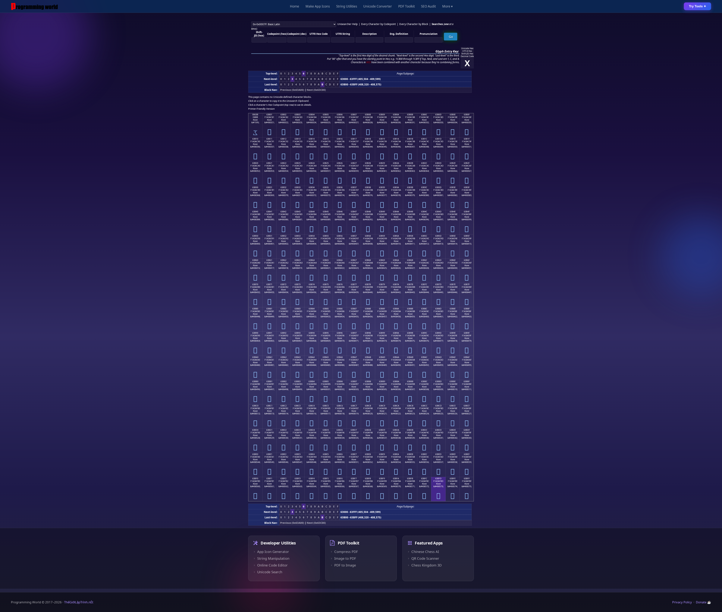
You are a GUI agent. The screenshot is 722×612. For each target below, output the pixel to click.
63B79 (382, 284)
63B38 (368, 187)
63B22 (283, 163)
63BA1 (269, 357)
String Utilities (346, 6)
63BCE (453, 405)
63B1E (453, 138)
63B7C (424, 284)
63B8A (396, 308)
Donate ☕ (703, 602)
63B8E (453, 308)
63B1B (410, 138)
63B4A (396, 211)
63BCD (438, 405)
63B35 (326, 187)
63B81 (269, 308)
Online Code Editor (272, 565)
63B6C (424, 260)
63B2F (467, 163)
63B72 (283, 284)
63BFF (467, 478)
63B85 (326, 308)
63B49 (382, 211)
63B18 (368, 138)
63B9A (396, 333)
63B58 (368, 236)
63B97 (354, 333)
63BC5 (326, 405)
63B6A (396, 260)
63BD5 (326, 430)
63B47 (354, 211)
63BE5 (326, 454)
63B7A (396, 284)
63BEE (453, 454)
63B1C (424, 138)
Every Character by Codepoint (378, 24)
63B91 (269, 333)
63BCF (467, 405)
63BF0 (255, 478)
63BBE (453, 381)
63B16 (340, 138)
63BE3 (297, 454)
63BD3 (297, 430)
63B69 (382, 260)
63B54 (312, 236)
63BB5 (326, 381)
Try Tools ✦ (697, 6)
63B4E (453, 211)
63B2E (453, 163)
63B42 (283, 211)
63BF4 (312, 478)
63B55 (326, 236)
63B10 (255, 138)
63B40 (255, 211)
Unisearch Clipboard (297, 101)
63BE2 (283, 454)
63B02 (283, 114)
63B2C (424, 163)
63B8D (438, 308)
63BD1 (269, 430)
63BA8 (368, 357)
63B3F (467, 187)
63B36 (340, 187)
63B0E (453, 114)
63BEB (410, 454)
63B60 (255, 260)
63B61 (269, 260)
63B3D (438, 187)
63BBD (438, 381)
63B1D (438, 138)
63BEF (467, 454)
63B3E (453, 187)
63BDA (396, 430)
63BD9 (382, 430)
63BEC (424, 454)
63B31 (269, 187)
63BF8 (368, 478)
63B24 (312, 163)
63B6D (438, 260)
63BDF (467, 430)
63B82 (283, 308)
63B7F (467, 284)
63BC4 (312, 405)
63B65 (326, 260)
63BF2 (283, 478)
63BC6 (340, 405)
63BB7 (354, 381)
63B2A (396, 163)
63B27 (354, 163)
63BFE (453, 478)
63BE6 (340, 454)
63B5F (467, 236)
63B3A (396, 187)
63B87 (354, 308)
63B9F (467, 333)
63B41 (269, 211)
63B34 (312, 187)
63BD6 (340, 430)
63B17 (354, 138)
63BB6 (340, 381)
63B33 (297, 187)
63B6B (410, 260)
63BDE (453, 430)
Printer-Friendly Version (261, 108)
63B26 (340, 163)
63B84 (312, 308)
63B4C (424, 211)
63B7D (438, 284)
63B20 (255, 163)
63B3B (410, 187)
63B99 (382, 333)
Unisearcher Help (347, 24)
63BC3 (297, 405)
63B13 (297, 138)
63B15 (326, 138)
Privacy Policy (682, 602)
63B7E (453, 284)
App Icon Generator (273, 551)
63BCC (424, 405)
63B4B (410, 211)
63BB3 (297, 381)
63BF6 (340, 478)
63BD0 (255, 430)
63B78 (368, 284)
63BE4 (312, 454)
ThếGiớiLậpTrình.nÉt (78, 602)
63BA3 (297, 357)
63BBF (467, 381)
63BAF (467, 357)
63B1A (396, 138)
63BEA (396, 454)
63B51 (269, 236)
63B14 (312, 138)
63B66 (340, 260)
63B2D (438, 163)
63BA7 (354, 357)
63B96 (340, 333)
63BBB (410, 381)
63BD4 (312, 430)
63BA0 (255, 357)
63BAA (396, 357)
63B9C (424, 333)
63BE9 (382, 454)
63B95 (326, 333)
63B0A (396, 114)
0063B (255, 114)
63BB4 (312, 381)
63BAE (453, 357)
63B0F (467, 114)
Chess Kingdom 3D (426, 565)
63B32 (283, 187)
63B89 (382, 308)
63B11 (269, 138)
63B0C (424, 114)
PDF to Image (345, 565)
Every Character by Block (413, 24)
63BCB (410, 405)
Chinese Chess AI (425, 551)
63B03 (297, 114)
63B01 (269, 114)
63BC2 (284, 405)
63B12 (283, 138)
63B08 (368, 114)
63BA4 (312, 357)
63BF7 (354, 478)
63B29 (382, 163)
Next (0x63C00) (316, 90)
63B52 (283, 236)
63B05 (326, 114)
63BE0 (255, 454)
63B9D (438, 333)
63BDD (438, 430)
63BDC (424, 430)
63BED (438, 454)
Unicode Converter (377, 6)
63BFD (438, 478)
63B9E (453, 333)
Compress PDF (346, 551)
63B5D (438, 236)
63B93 (297, 333)
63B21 (269, 163)
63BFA (396, 478)
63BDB (410, 430)
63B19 (382, 138)
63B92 (283, 333)
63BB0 (255, 381)
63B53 (297, 236)
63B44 (312, 211)
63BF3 (297, 478)
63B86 (340, 308)
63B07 (354, 114)
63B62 (283, 260)
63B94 (312, 333)
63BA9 (382, 357)
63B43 (297, 211)
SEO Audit (428, 6)
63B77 (354, 284)
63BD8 (368, 430)
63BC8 (368, 405)
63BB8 (368, 381)
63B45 (326, 211)
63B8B (410, 308)
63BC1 (269, 405)
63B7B (410, 284)
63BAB (410, 357)
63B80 (255, 308)
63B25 (326, 163)
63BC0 (255, 405)
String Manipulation (273, 558)
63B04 (312, 114)
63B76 (340, 284)
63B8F (467, 308)
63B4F (467, 211)
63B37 (354, 187)
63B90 (255, 333)
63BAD (438, 357)
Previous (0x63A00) (292, 90)
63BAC (424, 357)
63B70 (255, 284)
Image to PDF (345, 558)
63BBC (424, 381)
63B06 (340, 114)
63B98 (368, 333)
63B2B (410, 163)
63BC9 (382, 405)
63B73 (297, 284)
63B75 (326, 284)
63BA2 (284, 357)
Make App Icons (318, 6)
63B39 (382, 187)
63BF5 (326, 478)
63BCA (396, 405)
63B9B (410, 333)
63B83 (297, 308)
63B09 (382, 114)
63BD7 (354, 430)
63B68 (368, 260)
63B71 (269, 284)
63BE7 (354, 454)
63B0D (438, 114)
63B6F (467, 260)
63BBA (396, 381)
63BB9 (382, 381)
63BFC (424, 478)
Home (294, 6)
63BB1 (269, 381)
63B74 (312, 284)
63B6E (453, 260)
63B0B (410, 114)
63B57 (354, 236)
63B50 (255, 236)
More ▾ (447, 6)
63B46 (340, 211)
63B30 (255, 187)
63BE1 (269, 454)
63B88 (368, 308)
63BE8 (368, 454)
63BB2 (284, 381)
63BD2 (283, 430)
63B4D (438, 211)
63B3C (424, 187)
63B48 (368, 211)
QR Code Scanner (425, 558)
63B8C (424, 308)
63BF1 (269, 478)
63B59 (382, 236)
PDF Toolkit (406, 6)
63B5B (410, 236)
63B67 (354, 260)
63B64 (312, 260)
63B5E (453, 236)
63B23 (297, 163)
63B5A (396, 236)
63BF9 (382, 478)
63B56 (340, 236)
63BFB (410, 478)
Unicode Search (269, 572)
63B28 (368, 163)
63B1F (467, 138)
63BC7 (354, 405)
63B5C (424, 236)
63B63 (297, 260)
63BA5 (326, 357)
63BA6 (340, 357)
